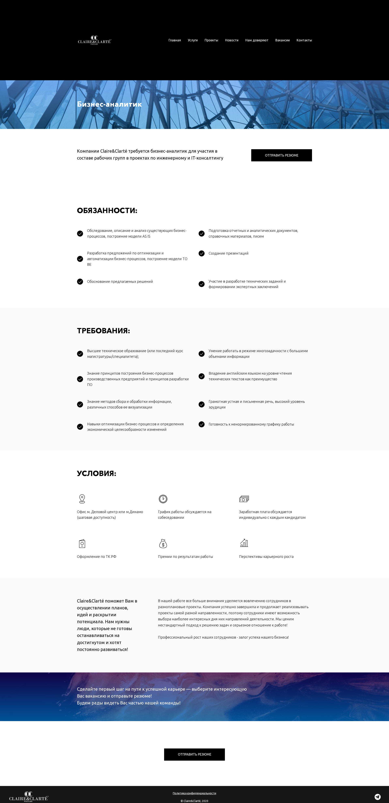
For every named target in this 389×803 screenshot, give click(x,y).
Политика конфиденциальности (194, 793)
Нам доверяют (256, 40)
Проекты (211, 40)
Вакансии (282, 40)
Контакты (304, 40)
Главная (175, 40)
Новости (231, 40)
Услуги (193, 40)
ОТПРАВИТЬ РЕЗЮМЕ (281, 155)
